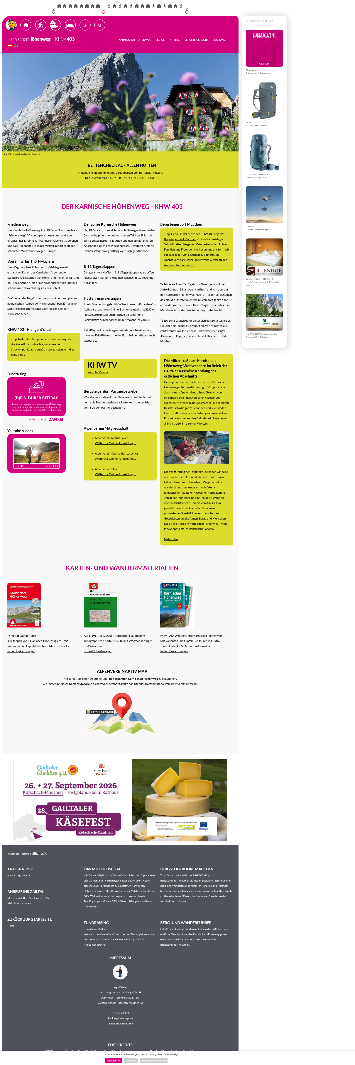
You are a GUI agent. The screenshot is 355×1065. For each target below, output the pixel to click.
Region (160, 39)
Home (10, 925)
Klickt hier (70, 678)
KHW (58, 39)
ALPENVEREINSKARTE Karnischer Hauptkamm (114, 635)
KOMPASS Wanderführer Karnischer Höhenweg (191, 635)
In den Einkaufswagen (21, 651)
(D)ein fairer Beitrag (95, 929)
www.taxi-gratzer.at (18, 875)
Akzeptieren (113, 1060)
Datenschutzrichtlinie (120, 1023)
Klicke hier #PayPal (95, 944)
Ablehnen (131, 1060)
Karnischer (17, 39)
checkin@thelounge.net (120, 1018)
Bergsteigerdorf (196, 39)
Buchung (219, 39)
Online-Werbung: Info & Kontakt (259, 21)
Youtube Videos (97, 372)
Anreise (175, 39)
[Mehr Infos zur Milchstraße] (196, 463)
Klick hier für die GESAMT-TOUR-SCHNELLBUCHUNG (120, 177)
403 (71, 39)
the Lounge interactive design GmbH (120, 992)
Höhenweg (39, 39)
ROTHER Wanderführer (22, 635)
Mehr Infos (171, 539)
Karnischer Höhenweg (135, 39)
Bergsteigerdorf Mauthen (106, 240)
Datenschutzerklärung (154, 1060)
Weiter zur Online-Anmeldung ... (115, 443)
